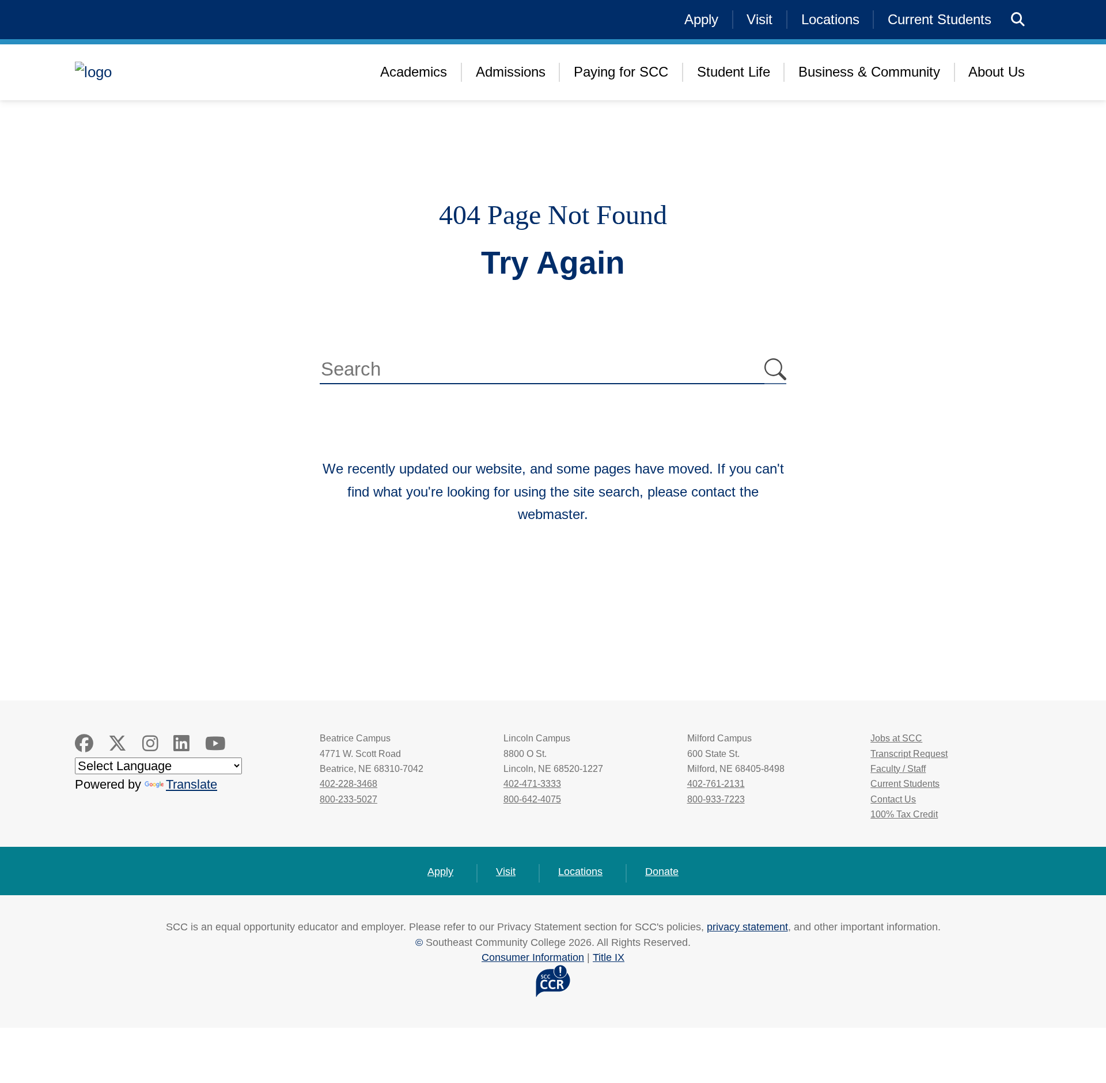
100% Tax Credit (904, 814)
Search (775, 370)
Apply (701, 19)
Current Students (939, 19)
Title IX (608, 957)
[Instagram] (150, 743)
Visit (759, 19)
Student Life (733, 71)
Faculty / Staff (898, 769)
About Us (996, 71)
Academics (413, 71)
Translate (191, 784)
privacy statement (747, 927)
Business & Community (869, 71)
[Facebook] (84, 743)
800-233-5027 (348, 799)
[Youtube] (215, 743)
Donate (662, 871)
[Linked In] (181, 743)
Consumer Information (533, 957)
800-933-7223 (716, 799)
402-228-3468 (348, 784)
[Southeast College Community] (167, 72)
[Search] (1018, 20)
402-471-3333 (532, 784)
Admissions (511, 71)
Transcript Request (909, 754)
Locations (830, 19)
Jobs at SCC (896, 738)
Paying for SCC (621, 71)
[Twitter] (117, 743)
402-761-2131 (716, 784)
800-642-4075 (532, 799)
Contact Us (893, 799)
